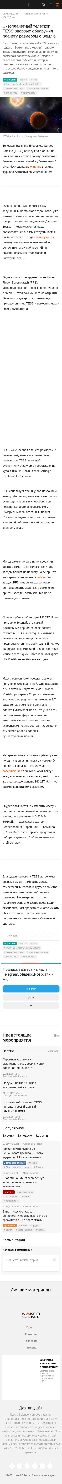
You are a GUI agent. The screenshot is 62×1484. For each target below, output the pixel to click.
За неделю (25, 1135)
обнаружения (45, 237)
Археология (10, 1225)
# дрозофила (10, 1196)
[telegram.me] (42, 1466)
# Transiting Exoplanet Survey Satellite (22, 84)
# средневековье (24, 1230)
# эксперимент (11, 1201)
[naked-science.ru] (50, 1466)
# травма (40, 1230)
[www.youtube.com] (27, 1466)
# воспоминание (25, 1192)
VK (31, 1005)
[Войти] (57, 4)
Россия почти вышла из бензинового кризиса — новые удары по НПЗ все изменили (23, 1153)
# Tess (34, 80)
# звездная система (13, 88)
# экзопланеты (28, 93)
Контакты (31, 1334)
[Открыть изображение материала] (31, 115)
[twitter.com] (12, 1466)
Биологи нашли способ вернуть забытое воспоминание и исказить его (24, 1182)
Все (56, 1035)
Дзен (31, 997)
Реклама (31, 1347)
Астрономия (10, 80)
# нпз (27, 1167)
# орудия (34, 1225)
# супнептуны (10, 93)
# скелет (8, 1230)
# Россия (38, 1167)
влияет (42, 577)
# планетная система (37, 88)
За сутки (8, 1135)
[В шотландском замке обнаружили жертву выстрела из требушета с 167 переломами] (54, 1216)
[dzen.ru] (35, 1466)
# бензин (33, 1163)
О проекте (31, 1340)
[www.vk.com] (20, 1466)
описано (35, 166)
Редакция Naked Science (36, 14)
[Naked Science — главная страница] (17, 4)
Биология (8, 1192)
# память (24, 1196)
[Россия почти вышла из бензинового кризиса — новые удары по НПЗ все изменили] (54, 1153)
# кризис (17, 1167)
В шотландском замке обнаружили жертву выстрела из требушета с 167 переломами (25, 1216)
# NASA (23, 80)
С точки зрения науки (14, 1163)
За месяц (41, 1135)
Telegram (31, 988)
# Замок (23, 1225)
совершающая (12, 771)
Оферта (31, 1327)
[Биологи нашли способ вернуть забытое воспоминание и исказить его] (54, 1182)
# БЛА (7, 1167)
